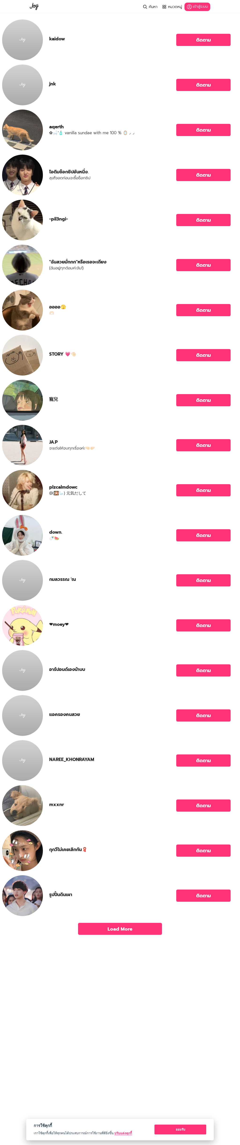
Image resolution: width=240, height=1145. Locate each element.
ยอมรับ (180, 1129)
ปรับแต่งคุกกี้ (123, 1133)
